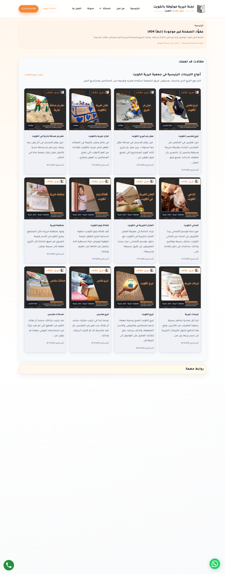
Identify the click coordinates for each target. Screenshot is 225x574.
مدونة (90, 9)
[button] (215, 564)
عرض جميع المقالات (33, 75)
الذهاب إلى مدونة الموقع (168, 43)
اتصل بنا (76, 9)
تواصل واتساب (28, 9)
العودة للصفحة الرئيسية (192, 43)
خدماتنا (105, 9)
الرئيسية (135, 9)
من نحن (120, 9)
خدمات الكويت (49, 9)
